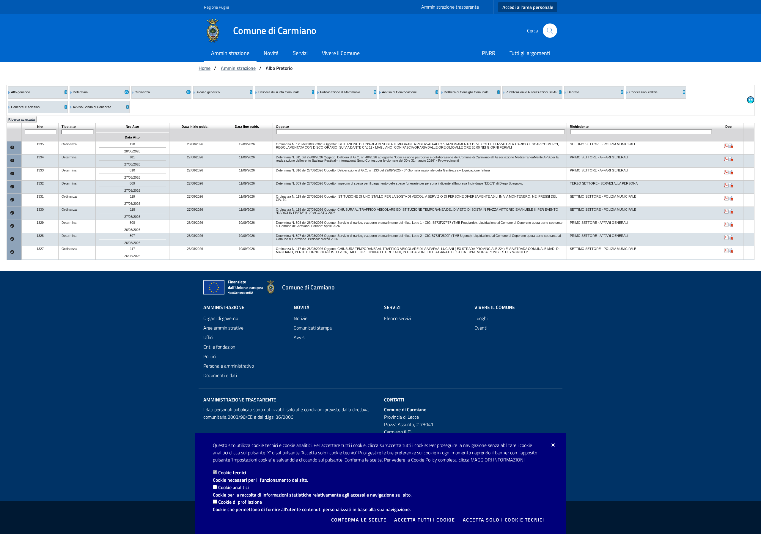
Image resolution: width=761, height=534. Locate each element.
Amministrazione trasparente (450, 6)
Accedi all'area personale (527, 7)
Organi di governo (220, 318)
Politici (209, 356)
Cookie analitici (233, 487)
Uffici (208, 337)
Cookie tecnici (232, 472)
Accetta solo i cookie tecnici (503, 519)
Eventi (480, 327)
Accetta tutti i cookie (424, 519)
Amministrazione (238, 68)
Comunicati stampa (313, 327)
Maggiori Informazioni (498, 459)
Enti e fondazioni (219, 346)
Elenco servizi (397, 318)
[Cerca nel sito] (550, 30)
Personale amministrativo (228, 365)
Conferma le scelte (359, 519)
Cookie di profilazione (240, 501)
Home (204, 68)
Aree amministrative (223, 327)
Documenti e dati (220, 375)
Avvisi (299, 337)
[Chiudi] (553, 445)
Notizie (300, 318)
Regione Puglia (216, 7)
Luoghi (481, 318)
